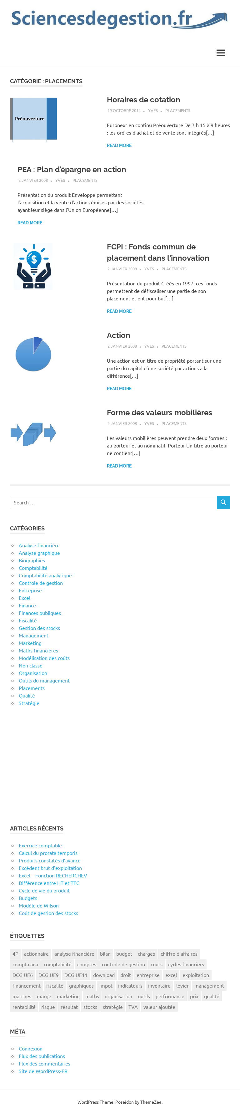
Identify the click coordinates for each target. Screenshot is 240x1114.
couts (156, 964)
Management (33, 635)
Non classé (30, 665)
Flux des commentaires (44, 1063)
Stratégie (29, 703)
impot (105, 985)
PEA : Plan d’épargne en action (72, 169)
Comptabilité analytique (45, 575)
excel (171, 975)
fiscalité (54, 985)
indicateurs (130, 985)
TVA (133, 1007)
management (209, 985)
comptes (86, 964)
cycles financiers (186, 964)
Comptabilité (33, 568)
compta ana (25, 964)
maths (92, 996)
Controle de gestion (41, 583)
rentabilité (24, 1007)
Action (118, 335)
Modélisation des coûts (44, 658)
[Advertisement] (120, 765)
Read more (119, 145)
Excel (24, 598)
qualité (211, 996)
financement (26, 985)
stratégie (113, 1007)
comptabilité (58, 964)
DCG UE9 (48, 975)
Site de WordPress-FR (43, 1071)
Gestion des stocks (39, 628)
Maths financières (38, 650)
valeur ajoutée (159, 1007)
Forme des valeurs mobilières (159, 412)
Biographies (32, 560)
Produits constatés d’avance (50, 860)
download (104, 975)
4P (15, 953)
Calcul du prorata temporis (48, 853)
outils (144, 996)
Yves (153, 110)
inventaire (159, 985)
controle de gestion (123, 964)
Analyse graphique (39, 552)
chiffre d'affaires (179, 953)
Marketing (30, 643)
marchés (21, 996)
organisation (118, 996)
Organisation (33, 673)
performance (170, 996)
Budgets (28, 898)
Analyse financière (39, 545)
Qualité (27, 695)
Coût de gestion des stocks (48, 913)
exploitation (195, 975)
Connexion (30, 1048)
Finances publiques (40, 613)
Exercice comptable (40, 845)
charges (146, 953)
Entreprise (30, 590)
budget (124, 953)
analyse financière (74, 953)
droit (125, 975)
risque (48, 1007)
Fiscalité (28, 620)
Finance (27, 605)
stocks (90, 1007)
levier (182, 985)
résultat (69, 1007)
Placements (177, 110)
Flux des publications (42, 1056)
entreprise (148, 975)
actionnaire (36, 953)
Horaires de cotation (143, 99)
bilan (105, 953)
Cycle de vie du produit (44, 890)
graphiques (81, 985)
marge (44, 996)
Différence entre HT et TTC (49, 883)
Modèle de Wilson (39, 905)
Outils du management (44, 680)
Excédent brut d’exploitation (50, 868)
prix (194, 996)
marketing (68, 996)
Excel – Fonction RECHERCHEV (53, 875)
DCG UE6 (22, 975)
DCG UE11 (76, 975)
